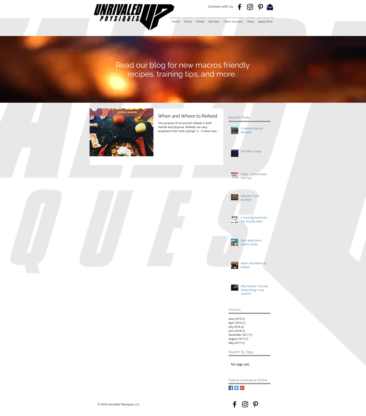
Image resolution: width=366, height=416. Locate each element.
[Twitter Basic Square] (236, 388)
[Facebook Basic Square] (231, 388)
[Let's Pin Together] (260, 7)
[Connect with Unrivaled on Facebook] (234, 404)
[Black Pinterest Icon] (255, 404)
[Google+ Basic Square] (242, 388)
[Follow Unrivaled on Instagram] (250, 7)
